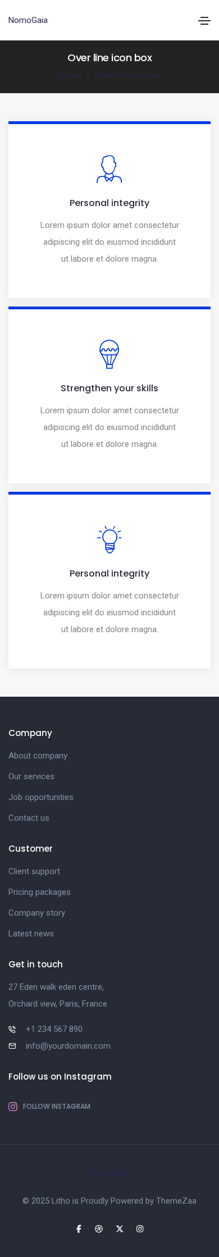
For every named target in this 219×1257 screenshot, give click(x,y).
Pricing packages (39, 892)
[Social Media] (78, 1229)
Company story (36, 913)
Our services (31, 776)
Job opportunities (41, 797)
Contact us (28, 818)
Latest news (31, 934)
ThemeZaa (176, 1201)
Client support (34, 871)
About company (37, 756)
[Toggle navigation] (204, 21)
